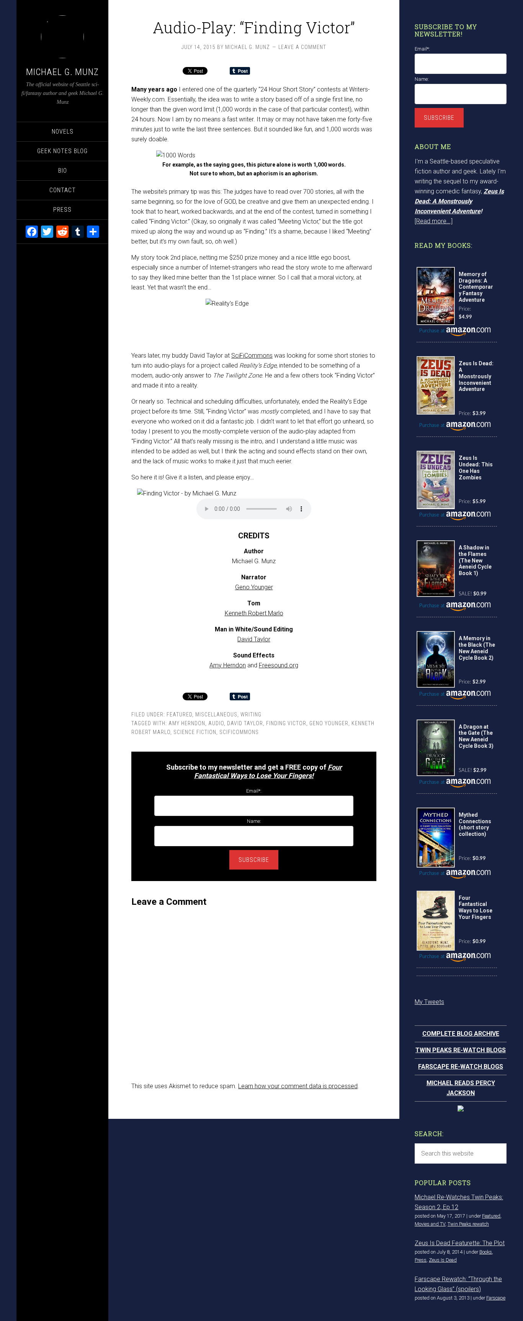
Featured (179, 714)
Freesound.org (278, 665)
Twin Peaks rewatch (468, 1224)
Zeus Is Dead (443, 1260)
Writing (251, 714)
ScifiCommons (239, 732)
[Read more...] (434, 221)
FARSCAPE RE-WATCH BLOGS (460, 1066)
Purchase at (432, 331)
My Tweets (429, 1001)
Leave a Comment (302, 47)
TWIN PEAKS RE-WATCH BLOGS (460, 1050)
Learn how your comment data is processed (298, 1086)
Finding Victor (286, 723)
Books (485, 1252)
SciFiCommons (252, 355)
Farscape (495, 1298)
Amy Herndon (227, 665)
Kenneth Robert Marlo (254, 613)
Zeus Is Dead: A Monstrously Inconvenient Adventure (459, 201)
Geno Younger (254, 587)
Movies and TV (430, 1224)
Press (421, 1260)
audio (216, 723)
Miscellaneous (216, 714)
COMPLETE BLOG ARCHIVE (460, 1033)
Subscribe (254, 859)
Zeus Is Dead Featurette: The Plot (460, 1243)
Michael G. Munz (62, 72)
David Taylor (253, 639)
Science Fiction (194, 732)
